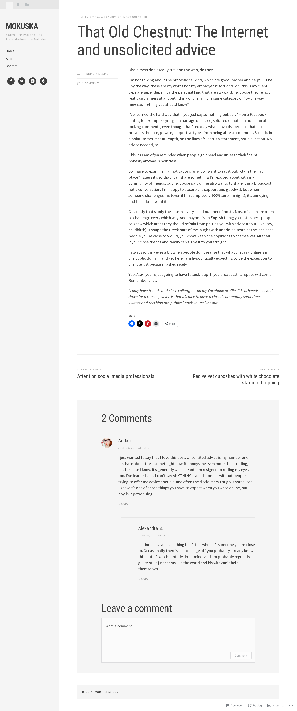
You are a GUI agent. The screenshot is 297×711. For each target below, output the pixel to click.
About (10, 58)
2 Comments (91, 83)
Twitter (134, 302)
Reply (123, 503)
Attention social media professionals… (117, 373)
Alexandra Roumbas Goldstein (124, 17)
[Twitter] (22, 82)
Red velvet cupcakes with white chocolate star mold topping (236, 377)
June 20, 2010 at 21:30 (154, 535)
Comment (241, 655)
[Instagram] (33, 82)
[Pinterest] (44, 82)
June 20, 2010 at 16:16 (134, 448)
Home (10, 51)
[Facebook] (11, 82)
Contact (11, 66)
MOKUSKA (22, 26)
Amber (124, 440)
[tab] (9, 5)
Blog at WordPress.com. (101, 692)
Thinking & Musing (95, 74)
